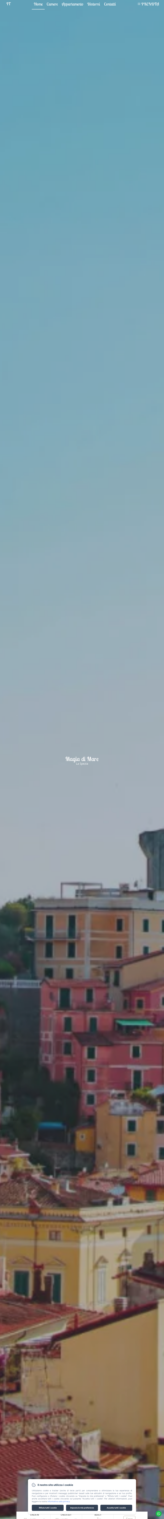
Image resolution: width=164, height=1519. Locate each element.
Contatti (110, 4)
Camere (52, 4)
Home (38, 4)
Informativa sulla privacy (59, 1501)
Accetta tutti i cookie (116, 1508)
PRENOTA (150, 4)
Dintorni (93, 4)
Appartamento (72, 4)
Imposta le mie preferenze (82, 1508)
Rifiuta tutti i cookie (48, 1508)
